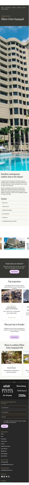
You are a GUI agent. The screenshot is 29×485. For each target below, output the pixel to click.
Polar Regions (4, 453)
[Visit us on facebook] (2, 477)
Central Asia (4, 441)
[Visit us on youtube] (4, 477)
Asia (2, 436)
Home (2, 7)
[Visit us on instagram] (9, 477)
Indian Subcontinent (5, 446)
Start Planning (14, 271)
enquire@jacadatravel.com (7, 464)
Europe (2, 443)
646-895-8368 (4, 462)
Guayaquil (19, 7)
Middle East (4, 451)
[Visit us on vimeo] (6, 477)
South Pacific (4, 456)
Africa (2, 434)
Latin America (8, 7)
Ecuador (14, 7)
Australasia (3, 439)
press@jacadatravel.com (6, 470)
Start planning (14, 337)
